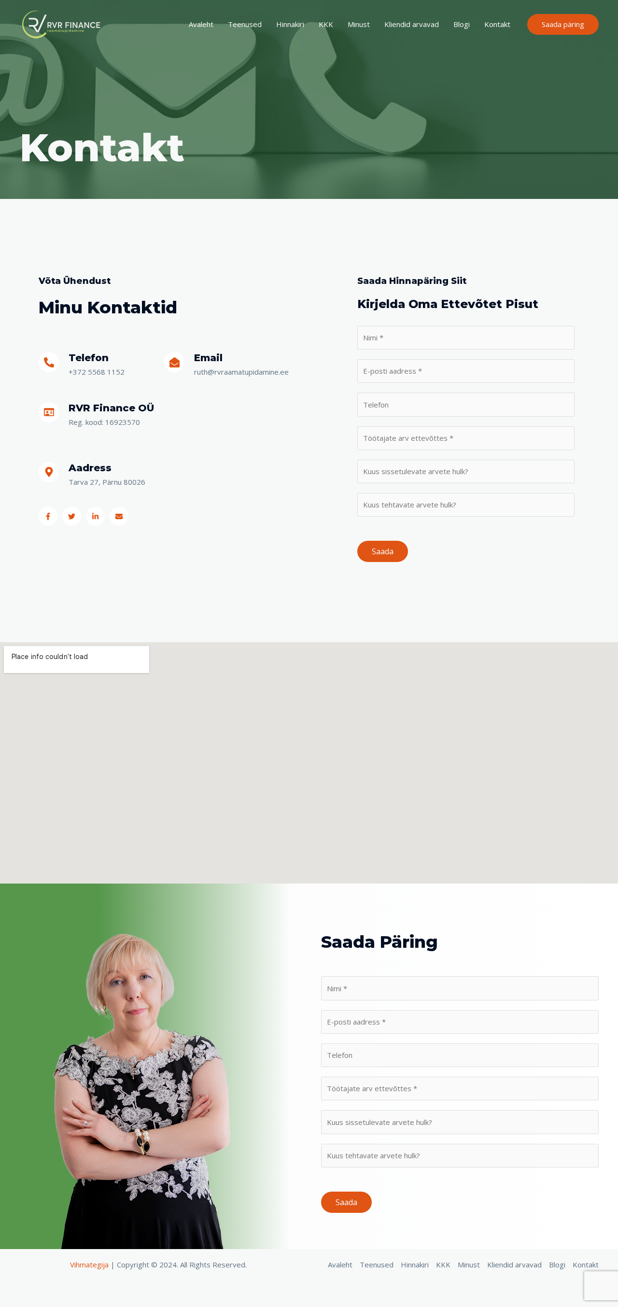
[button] (563, 24)
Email (208, 358)
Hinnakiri (290, 24)
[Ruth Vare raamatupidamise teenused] (62, 23)
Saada (382, 551)
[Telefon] (49, 362)
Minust (359, 24)
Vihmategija (89, 1264)
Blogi (461, 24)
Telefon (89, 358)
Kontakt (497, 24)
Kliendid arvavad (411, 24)
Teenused (245, 24)
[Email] (174, 362)
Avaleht (201, 24)
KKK (326, 24)
